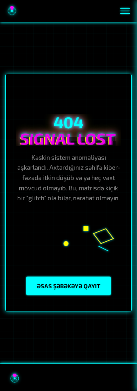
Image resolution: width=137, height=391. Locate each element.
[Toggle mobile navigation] (125, 11)
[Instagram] (93, 378)
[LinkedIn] (107, 378)
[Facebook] (79, 378)
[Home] (12, 11)
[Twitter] (121, 378)
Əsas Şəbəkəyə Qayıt (68, 286)
